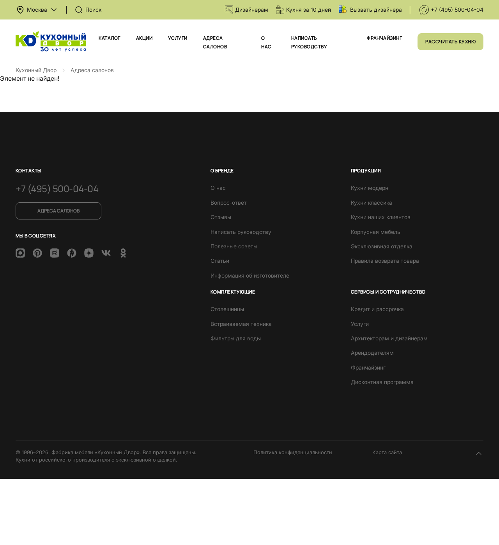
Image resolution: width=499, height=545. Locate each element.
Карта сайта (387, 452)
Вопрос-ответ (229, 202)
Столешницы (227, 309)
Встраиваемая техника (241, 323)
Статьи (220, 260)
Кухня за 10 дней (308, 9)
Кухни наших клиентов (381, 217)
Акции (144, 38)
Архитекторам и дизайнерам (389, 338)
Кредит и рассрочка (377, 309)
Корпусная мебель (375, 231)
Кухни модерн (369, 187)
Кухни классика (371, 202)
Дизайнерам (251, 9)
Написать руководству (241, 231)
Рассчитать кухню (450, 41)
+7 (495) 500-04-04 (457, 9)
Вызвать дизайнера (376, 9)
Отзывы (221, 217)
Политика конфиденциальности (292, 452)
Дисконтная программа (382, 382)
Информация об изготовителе (250, 275)
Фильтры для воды (236, 338)
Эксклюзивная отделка (381, 246)
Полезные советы (234, 246)
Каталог (109, 38)
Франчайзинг (384, 38)
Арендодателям (372, 352)
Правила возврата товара (385, 260)
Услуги (178, 38)
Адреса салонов (58, 210)
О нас (218, 187)
